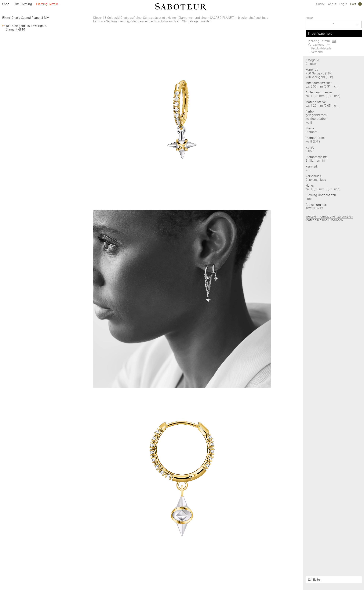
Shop (5, 4)
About (332, 4)
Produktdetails (321, 48)
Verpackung (316, 44)
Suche (320, 4)
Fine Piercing (23, 4)
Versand (317, 52)
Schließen (315, 579)
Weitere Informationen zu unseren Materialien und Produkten (329, 218)
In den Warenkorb (320, 33)
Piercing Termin (47, 4)
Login (343, 4)
